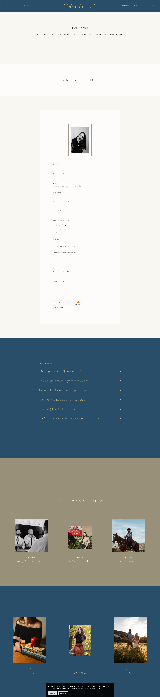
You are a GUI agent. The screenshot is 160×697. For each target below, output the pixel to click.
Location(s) (56, 240)
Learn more (97, 688)
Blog (152, 6)
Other (59, 233)
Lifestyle (125, 6)
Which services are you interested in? (63, 220)
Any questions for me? (58, 281)
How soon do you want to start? (61, 202)
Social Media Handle (58, 193)
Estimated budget (58, 211)
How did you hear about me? (61, 272)
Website (55, 183)
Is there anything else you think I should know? (65, 252)
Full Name (56, 165)
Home (8, 6)
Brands (17, 6)
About (27, 6)
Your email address (58, 174)
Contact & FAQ (139, 6)
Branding (61, 224)
